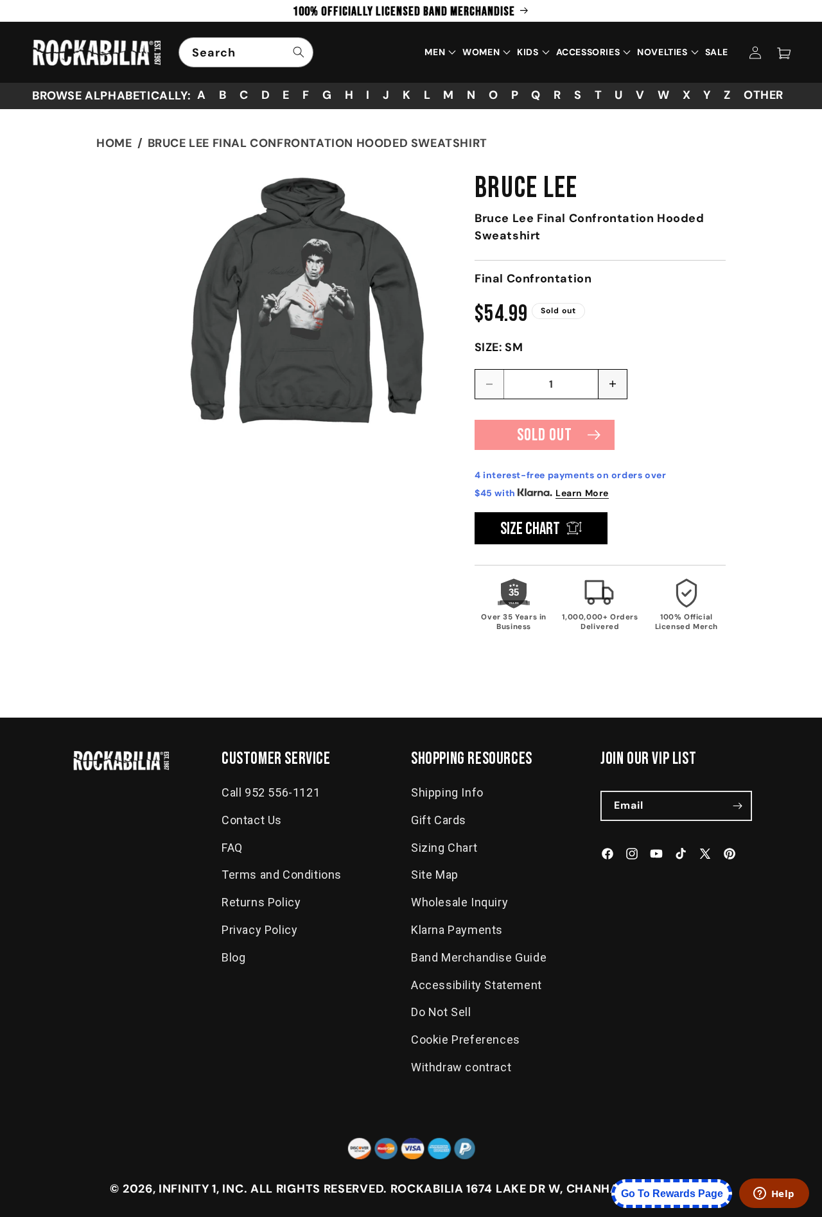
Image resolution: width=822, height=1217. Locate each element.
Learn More (582, 493)
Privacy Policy (259, 929)
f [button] (306, 95)
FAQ (232, 847)
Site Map (435, 875)
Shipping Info (447, 792)
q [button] (536, 95)
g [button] (327, 95)
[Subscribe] (737, 806)
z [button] (727, 95)
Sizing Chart (444, 847)
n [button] (471, 95)
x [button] (687, 95)
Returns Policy (261, 902)
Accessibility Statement (476, 985)
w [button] (664, 95)
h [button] (349, 95)
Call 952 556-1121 (271, 792)
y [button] (707, 95)
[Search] (298, 52)
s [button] (578, 95)
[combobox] (246, 52)
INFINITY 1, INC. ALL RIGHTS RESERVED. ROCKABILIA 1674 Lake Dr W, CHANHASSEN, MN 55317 (435, 1188)
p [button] (515, 95)
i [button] (368, 95)
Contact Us (252, 820)
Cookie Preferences (465, 1039)
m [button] (448, 95)
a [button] (201, 95)
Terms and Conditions (282, 875)
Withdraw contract (461, 1067)
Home (114, 143)
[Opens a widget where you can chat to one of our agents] (774, 1194)
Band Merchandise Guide (479, 957)
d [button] (265, 95)
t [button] (598, 95)
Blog (233, 957)
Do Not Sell (441, 1012)
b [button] (223, 95)
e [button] (286, 95)
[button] (783, 53)
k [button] (407, 95)
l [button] (427, 95)
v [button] (640, 95)
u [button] (619, 95)
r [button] (557, 95)
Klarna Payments (457, 929)
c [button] (244, 95)
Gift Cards (438, 820)
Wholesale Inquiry (459, 902)
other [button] (763, 95)
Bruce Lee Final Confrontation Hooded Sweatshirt (317, 143)
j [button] (386, 95)
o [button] (493, 95)
